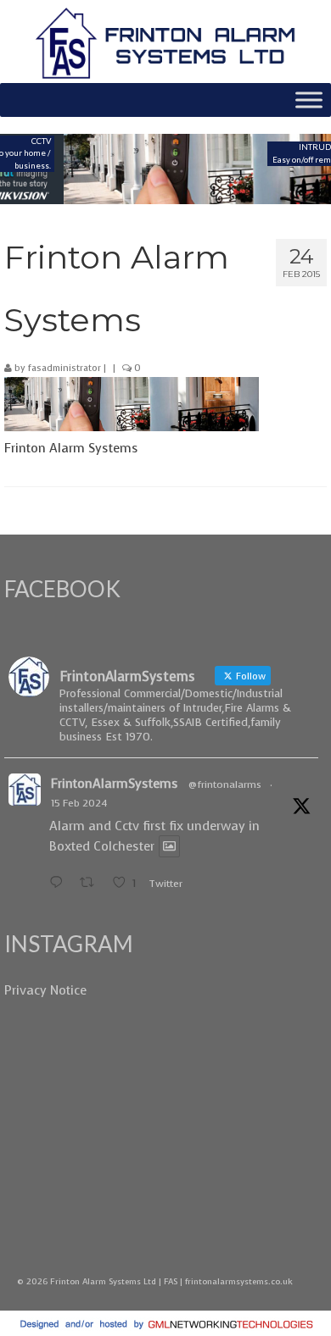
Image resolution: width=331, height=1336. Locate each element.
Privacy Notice (45, 990)
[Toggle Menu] (309, 99)
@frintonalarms (224, 784)
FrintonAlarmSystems (114, 783)
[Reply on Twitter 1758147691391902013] (60, 883)
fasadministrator (64, 368)
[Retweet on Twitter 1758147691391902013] (92, 883)
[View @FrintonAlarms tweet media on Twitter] (169, 846)
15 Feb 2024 (79, 803)
